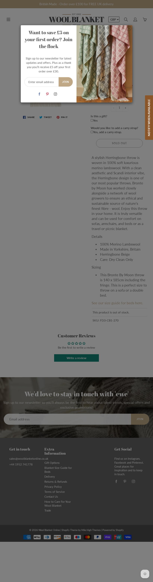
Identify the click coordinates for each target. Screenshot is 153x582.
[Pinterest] (47, 94)
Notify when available (149, 117)
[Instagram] (55, 94)
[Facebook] (39, 94)
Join (65, 81)
